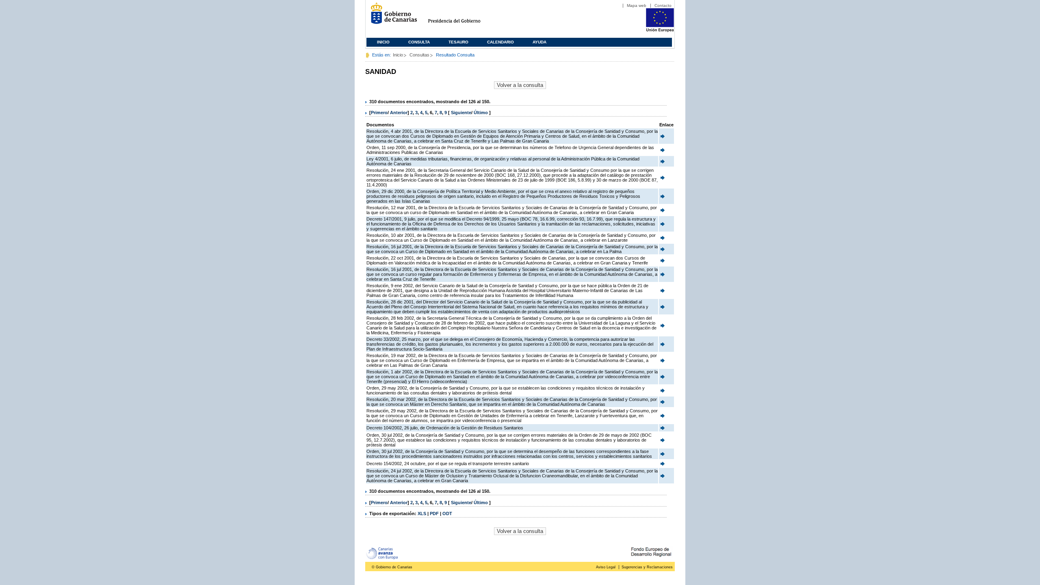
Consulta (419, 42)
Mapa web (636, 5)
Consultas (419, 54)
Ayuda (539, 42)
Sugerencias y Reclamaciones (647, 567)
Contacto (663, 5)
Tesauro (458, 42)
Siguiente (461, 112)
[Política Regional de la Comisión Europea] (660, 30)
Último (481, 112)
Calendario (500, 42)
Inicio (383, 42)
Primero (379, 112)
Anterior (398, 112)
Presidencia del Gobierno (461, 16)
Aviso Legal (605, 567)
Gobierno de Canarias (391, 16)
